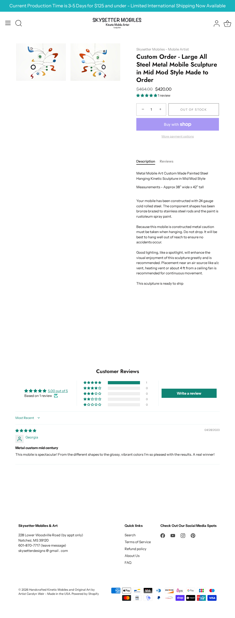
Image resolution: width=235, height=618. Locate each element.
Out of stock (193, 109)
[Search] (19, 24)
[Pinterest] (193, 535)
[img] (25, 430)
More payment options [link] (178, 136)
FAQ (128, 562)
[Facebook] (162, 535)
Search (130, 535)
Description (145, 161)
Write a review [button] (189, 393)
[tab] (148, 161)
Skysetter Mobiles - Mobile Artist (162, 49)
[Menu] (8, 23)
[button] (147, 95)
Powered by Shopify (85, 594)
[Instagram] (183, 535)
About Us (132, 555)
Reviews (166, 161)
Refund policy (135, 549)
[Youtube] (173, 535)
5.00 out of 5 (58, 391)
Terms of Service (138, 542)
